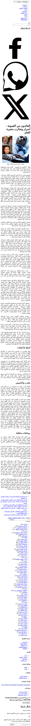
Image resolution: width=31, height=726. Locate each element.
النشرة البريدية (23, 693)
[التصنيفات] (25, 2)
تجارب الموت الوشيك (18, 517)
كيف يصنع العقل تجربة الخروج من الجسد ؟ (15, 504)
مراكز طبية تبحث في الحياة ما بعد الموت (15, 514)
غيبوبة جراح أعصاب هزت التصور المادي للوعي (14, 500)
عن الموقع (24, 645)
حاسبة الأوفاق (23, 678)
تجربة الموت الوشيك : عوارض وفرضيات (15, 511)
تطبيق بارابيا (23, 676)
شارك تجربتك (23, 692)
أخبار (25, 655)
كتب (25, 669)
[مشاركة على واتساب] (15, 91)
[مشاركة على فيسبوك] (15, 61)
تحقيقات (24, 659)
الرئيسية (24, 642)
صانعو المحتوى (23, 647)
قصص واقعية (23, 657)
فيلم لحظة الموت (22, 513)
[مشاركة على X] (15, 121)
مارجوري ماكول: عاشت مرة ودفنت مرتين (15, 506)
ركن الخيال (24, 660)
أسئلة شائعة (23, 643)
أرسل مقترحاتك (22, 695)
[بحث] (18, 2)
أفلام (25, 667)
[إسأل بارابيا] (26, 703)
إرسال (11, 724)
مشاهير (9, 517)
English (25, 648)
